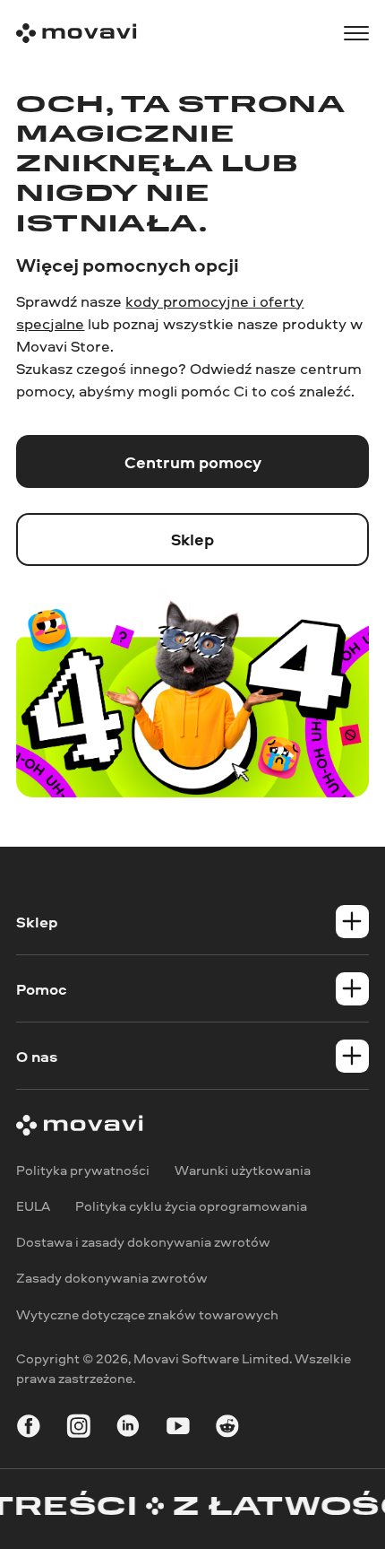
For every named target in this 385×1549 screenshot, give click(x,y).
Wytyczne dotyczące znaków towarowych (147, 1314)
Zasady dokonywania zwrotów (112, 1278)
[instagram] (78, 1429)
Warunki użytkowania (243, 1170)
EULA (33, 1206)
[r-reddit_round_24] (227, 1429)
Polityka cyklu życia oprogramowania (191, 1206)
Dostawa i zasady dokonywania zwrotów (143, 1242)
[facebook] (28, 1429)
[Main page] (76, 33)
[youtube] (178, 1429)
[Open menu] (356, 33)
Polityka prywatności (83, 1170)
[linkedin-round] (128, 1429)
